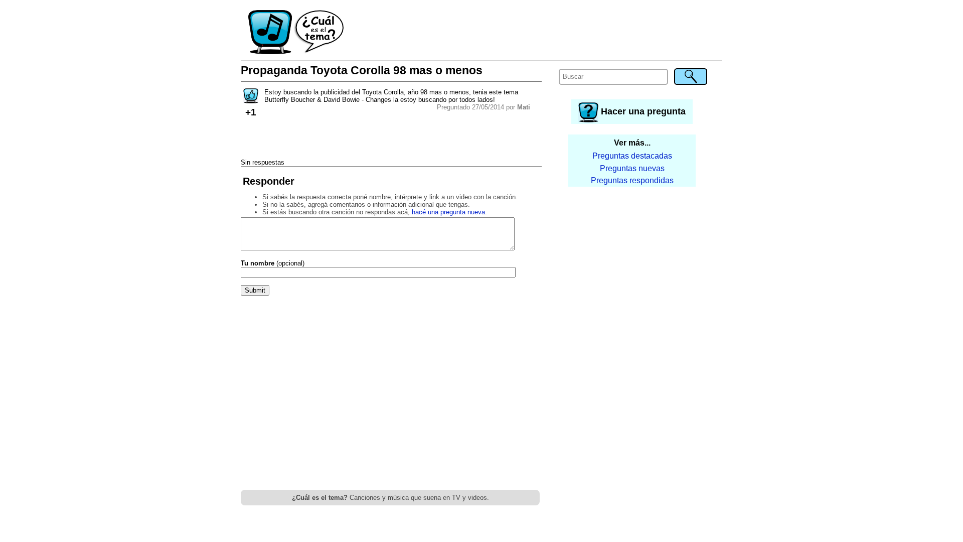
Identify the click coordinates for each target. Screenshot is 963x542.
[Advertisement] (533, 32)
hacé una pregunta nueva (448, 212)
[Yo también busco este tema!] (250, 100)
